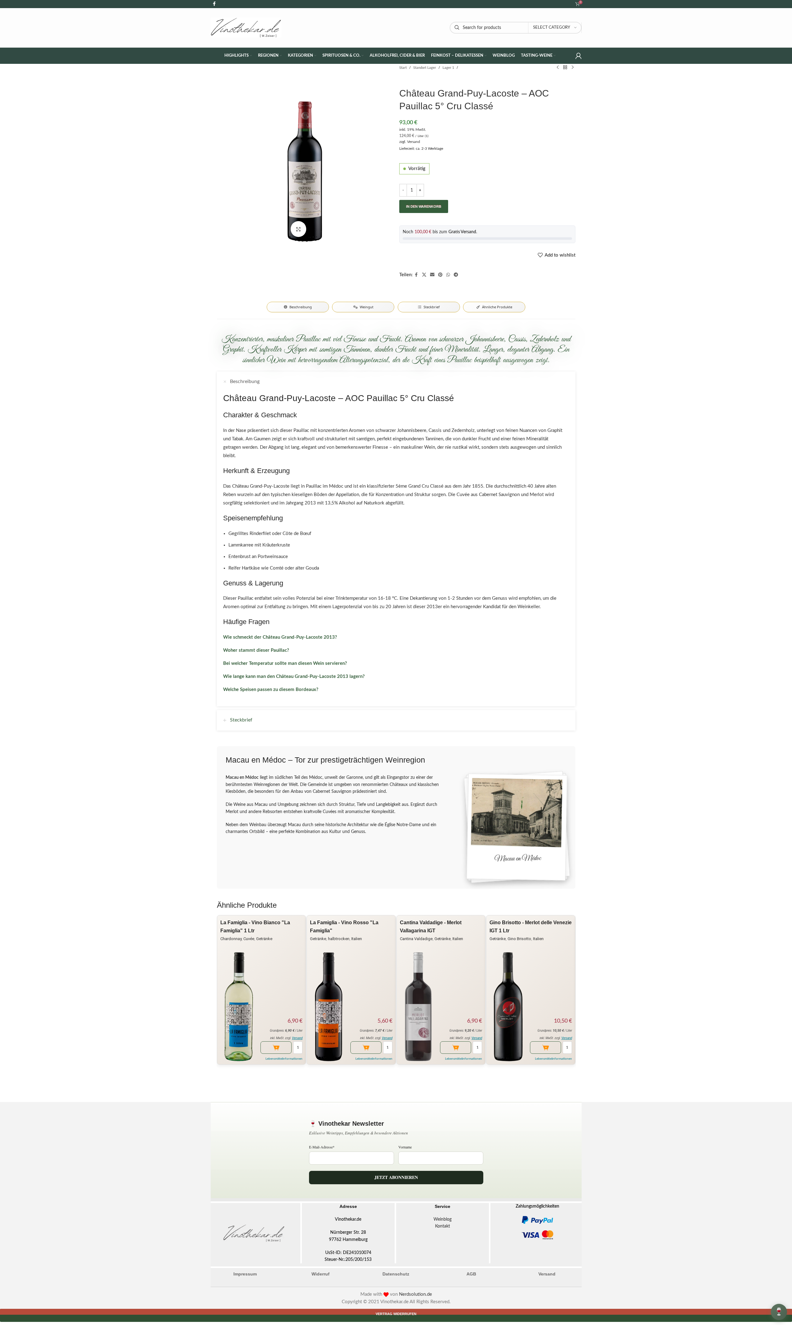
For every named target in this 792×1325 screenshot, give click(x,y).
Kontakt (442, 1226)
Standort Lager (424, 67)
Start (403, 67)
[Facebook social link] (416, 275)
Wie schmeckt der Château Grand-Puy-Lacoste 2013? (280, 637)
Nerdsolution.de (415, 1294)
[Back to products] (565, 67)
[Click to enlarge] (298, 229)
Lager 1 (448, 67)
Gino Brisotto (519, 938)
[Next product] (572, 67)
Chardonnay (230, 938)
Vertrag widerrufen (396, 1314)
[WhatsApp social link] (448, 275)
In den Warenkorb (423, 206)
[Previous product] (557, 67)
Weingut (366, 307)
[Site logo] (246, 27)
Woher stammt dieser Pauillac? (256, 650)
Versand (413, 142)
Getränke (264, 938)
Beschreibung (300, 307)
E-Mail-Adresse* (322, 1146)
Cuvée (248, 938)
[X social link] (424, 275)
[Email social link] (432, 275)
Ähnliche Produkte (497, 307)
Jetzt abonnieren (396, 1177)
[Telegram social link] (456, 275)
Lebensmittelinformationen (283, 1058)
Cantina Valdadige (416, 938)
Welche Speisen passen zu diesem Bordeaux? (270, 689)
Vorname (405, 1146)
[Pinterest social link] (440, 275)
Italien (356, 938)
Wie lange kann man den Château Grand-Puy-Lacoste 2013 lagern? (294, 676)
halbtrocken (338, 938)
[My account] (578, 56)
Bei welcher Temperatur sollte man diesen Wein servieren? (285, 663)
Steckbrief (432, 307)
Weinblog (442, 1219)
